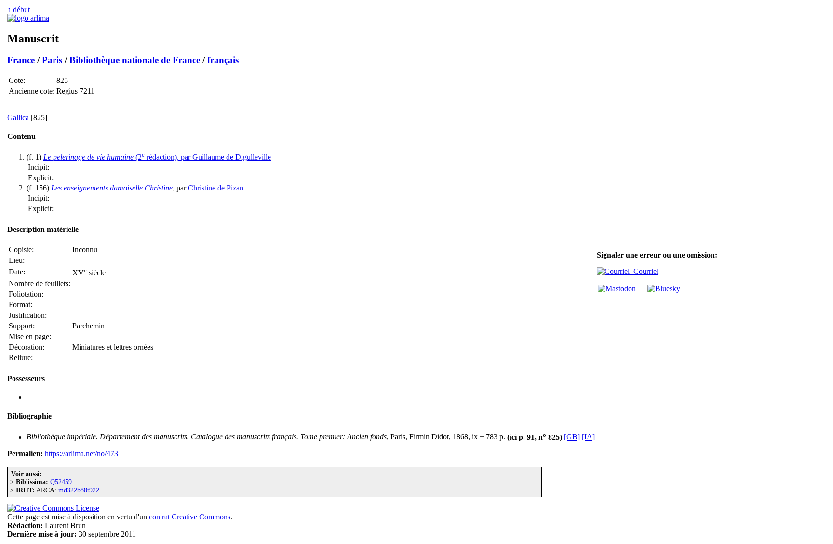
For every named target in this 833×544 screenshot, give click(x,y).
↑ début (18, 9)
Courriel (644, 271)
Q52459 (61, 482)
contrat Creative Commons (189, 517)
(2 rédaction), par (117, 157)
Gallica (18, 117)
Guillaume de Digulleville (231, 157)
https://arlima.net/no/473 (81, 453)
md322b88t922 (78, 490)
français (223, 60)
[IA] (588, 437)
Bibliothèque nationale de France (134, 60)
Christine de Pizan (215, 188)
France (21, 60)
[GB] (572, 437)
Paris (52, 60)
